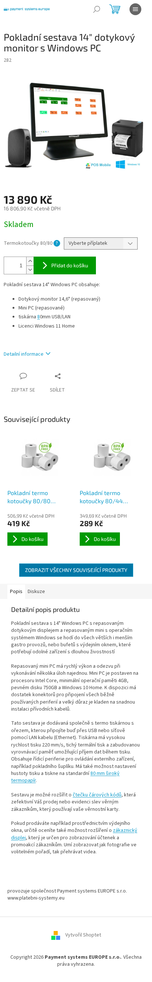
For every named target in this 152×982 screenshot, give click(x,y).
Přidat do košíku (69, 265)
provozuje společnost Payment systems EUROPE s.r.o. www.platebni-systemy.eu (67, 894)
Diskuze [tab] (36, 591)
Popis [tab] (16, 591)
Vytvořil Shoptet (83, 935)
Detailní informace (24, 354)
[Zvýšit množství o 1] (30, 261)
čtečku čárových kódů (97, 795)
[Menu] (135, 9)
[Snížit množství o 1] (30, 269)
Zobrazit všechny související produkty (76, 570)
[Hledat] (96, 9)
